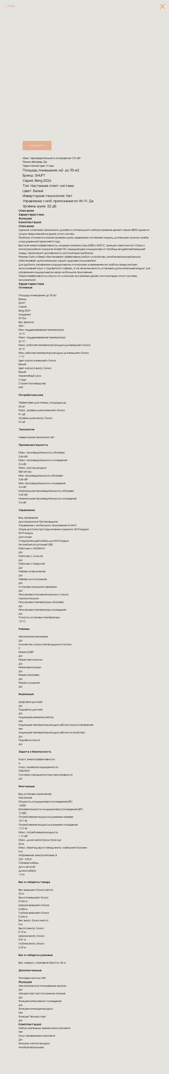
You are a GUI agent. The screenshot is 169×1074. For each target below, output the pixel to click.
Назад (11, 6)
